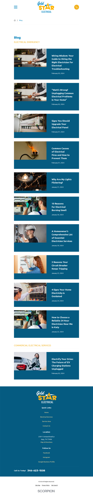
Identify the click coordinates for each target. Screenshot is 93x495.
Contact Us (46, 426)
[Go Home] (15, 20)
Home (46, 412)
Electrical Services (46, 417)
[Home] (45, 7)
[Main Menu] (15, 7)
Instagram (46, 457)
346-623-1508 (36, 470)
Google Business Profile (46, 462)
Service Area (46, 421)
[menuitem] (37, 485)
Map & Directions (46, 442)
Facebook (46, 453)
